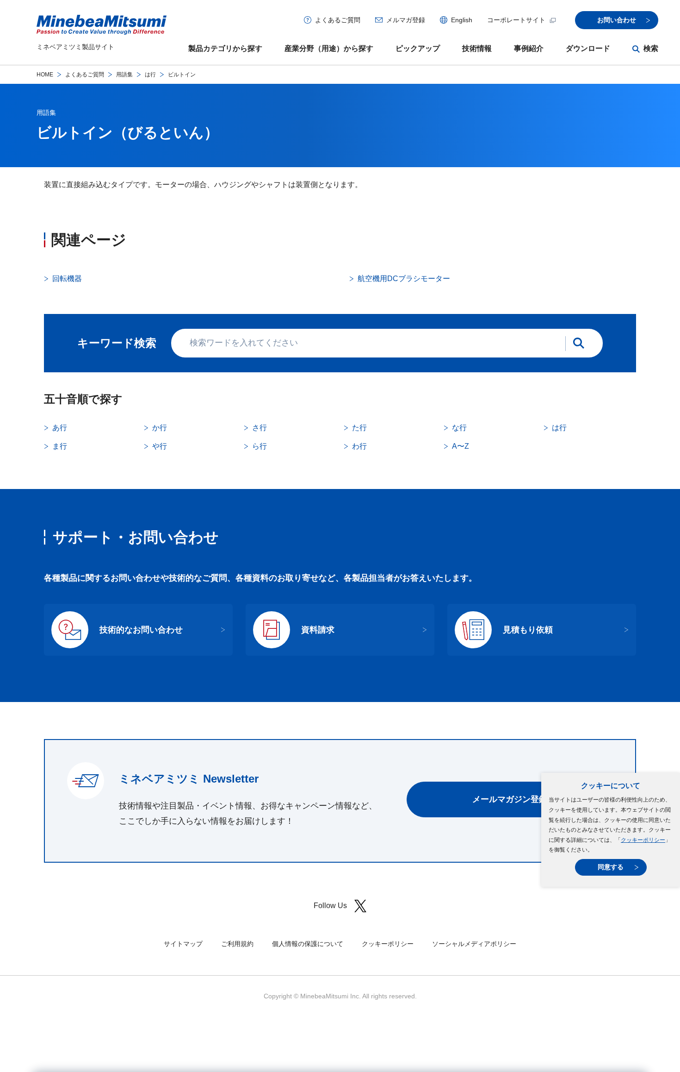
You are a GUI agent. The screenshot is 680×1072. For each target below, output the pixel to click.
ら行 (259, 446)
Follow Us (330, 905)
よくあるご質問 (337, 20)
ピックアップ (418, 48)
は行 (150, 74)
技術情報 (477, 48)
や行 (159, 446)
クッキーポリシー (643, 840)
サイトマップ (183, 943)
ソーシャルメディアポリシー (474, 943)
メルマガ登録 (405, 20)
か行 (159, 428)
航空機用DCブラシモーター (404, 278)
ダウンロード (588, 48)
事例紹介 (529, 48)
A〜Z (460, 446)
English (461, 20)
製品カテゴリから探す (225, 48)
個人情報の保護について (307, 943)
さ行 (259, 428)
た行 (359, 428)
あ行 (59, 428)
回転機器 (67, 278)
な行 (459, 428)
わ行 (359, 446)
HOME (45, 74)
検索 (650, 48)
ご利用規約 (237, 943)
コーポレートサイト (516, 20)
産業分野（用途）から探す (328, 48)
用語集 (124, 74)
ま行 (59, 446)
